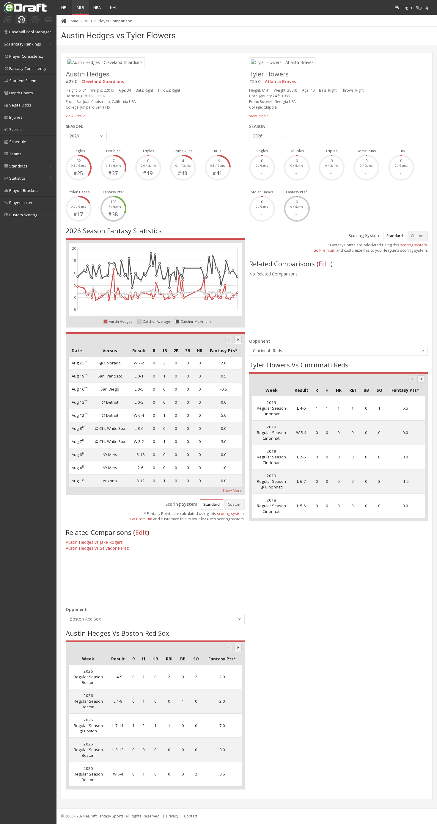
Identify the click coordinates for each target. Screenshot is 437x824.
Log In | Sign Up (415, 7)
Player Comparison (115, 21)
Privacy (172, 816)
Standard (211, 504)
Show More (232, 490)
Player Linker (21, 202)
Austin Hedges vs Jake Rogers (94, 542)
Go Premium (141, 518)
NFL (64, 7)
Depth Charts (21, 92)
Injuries (16, 117)
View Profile (75, 116)
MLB (80, 7)
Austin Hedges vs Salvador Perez (97, 548)
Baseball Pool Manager (30, 32)
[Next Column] (238, 339)
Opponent (76, 609)
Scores (15, 129)
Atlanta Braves (280, 81)
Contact (190, 816)
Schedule (17, 141)
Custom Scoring (23, 214)
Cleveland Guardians (102, 81)
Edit (141, 532)
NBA (97, 7)
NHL (113, 7)
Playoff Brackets (24, 190)
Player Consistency (26, 56)
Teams (15, 153)
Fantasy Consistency (27, 68)
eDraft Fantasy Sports (105, 816)
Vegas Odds (20, 105)
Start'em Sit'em (22, 80)
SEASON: (74, 126)
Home (73, 21)
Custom (234, 504)
